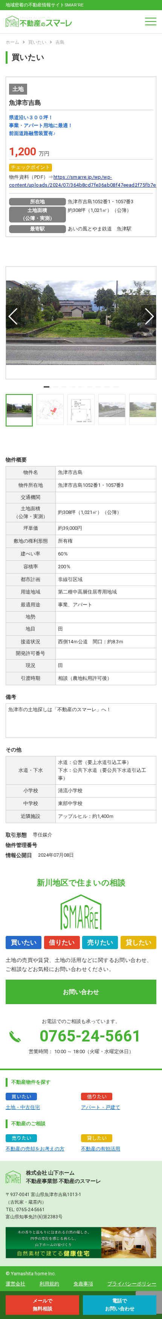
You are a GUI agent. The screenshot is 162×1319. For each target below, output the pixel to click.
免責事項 (83, 1284)
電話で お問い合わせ (119, 1304)
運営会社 (15, 1284)
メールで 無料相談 (42, 1304)
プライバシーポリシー (131, 1284)
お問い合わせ (81, 991)
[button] (46, 387)
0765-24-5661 (30, 1209)
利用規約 (49, 1284)
